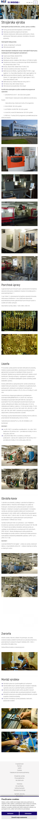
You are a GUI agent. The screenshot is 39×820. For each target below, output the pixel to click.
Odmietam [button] (28, 813)
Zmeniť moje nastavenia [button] (19, 817)
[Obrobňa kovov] (19, 613)
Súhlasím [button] (10, 813)
